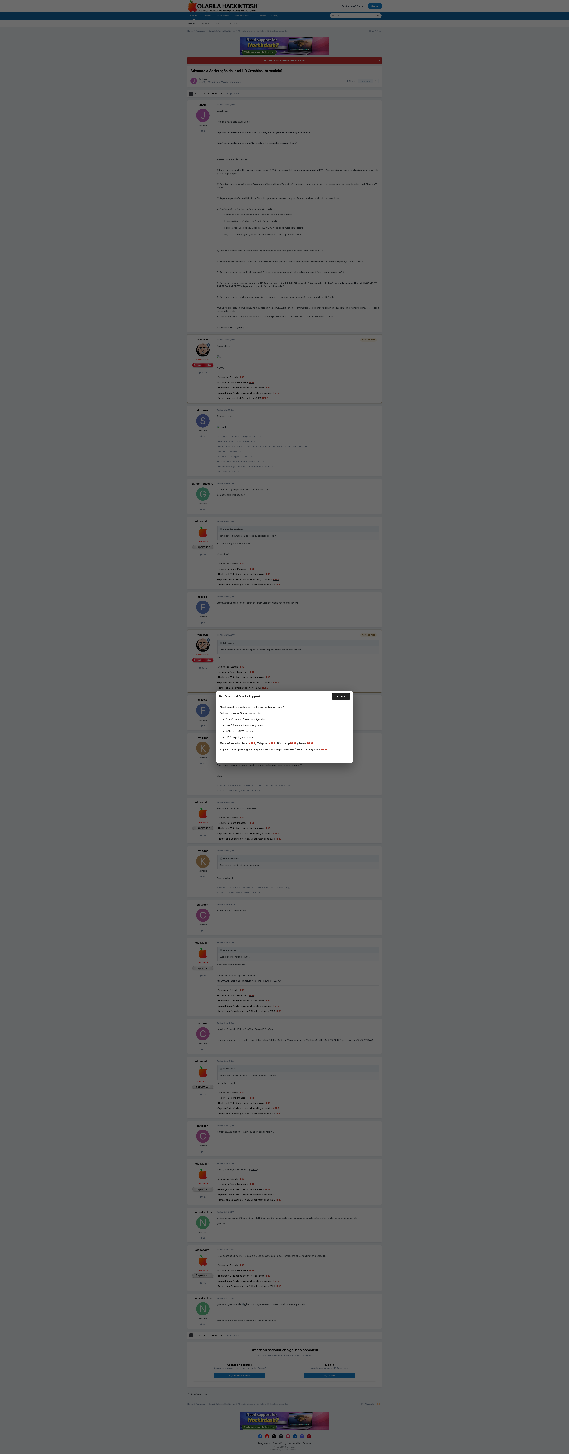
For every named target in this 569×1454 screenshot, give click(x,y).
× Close (341, 696)
